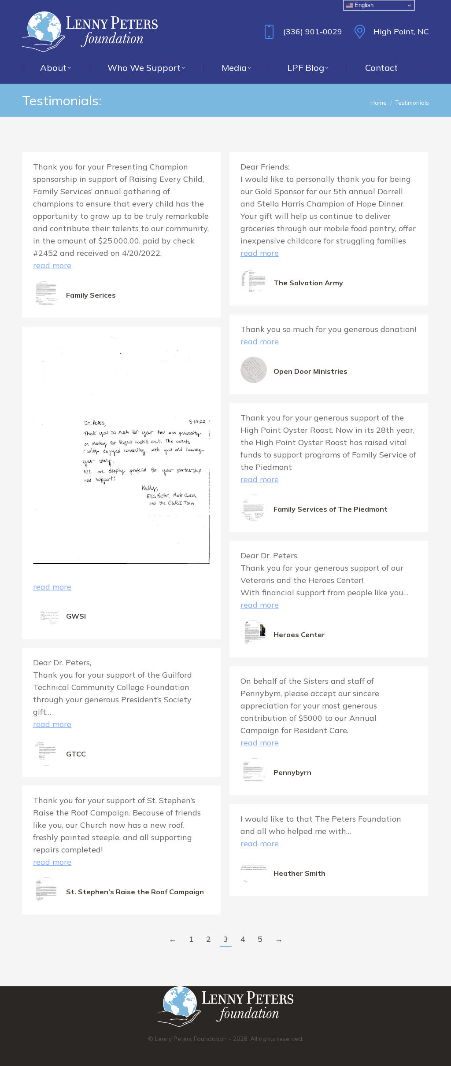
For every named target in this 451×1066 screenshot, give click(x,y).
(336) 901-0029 (312, 31)
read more (52, 265)
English (363, 5)
